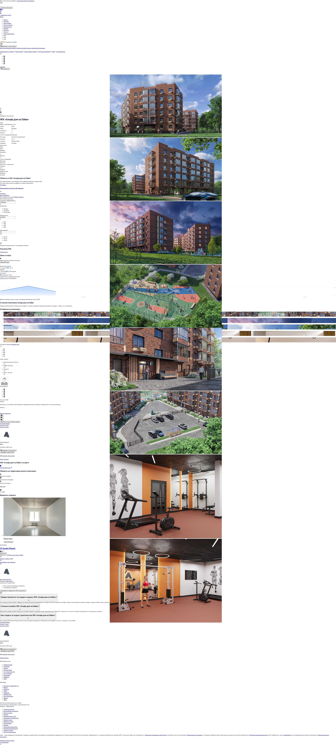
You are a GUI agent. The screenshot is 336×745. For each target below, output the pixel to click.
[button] (3, 48)
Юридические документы (11, 711)
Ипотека (6, 28)
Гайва (53, 51)
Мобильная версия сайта (7, 740)
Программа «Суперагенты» (11, 718)
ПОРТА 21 (6, 689)
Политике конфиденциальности (259, 735)
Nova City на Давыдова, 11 (11, 686)
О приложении (4, 742)
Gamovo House (8, 670)
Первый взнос (4, 215)
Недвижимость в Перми (7, 51)
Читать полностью (5, 413)
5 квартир (3, 193)
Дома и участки (8, 25)
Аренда (6, 20)
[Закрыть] (1, 3)
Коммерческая (8, 27)
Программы (3, 206)
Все (5, 679)
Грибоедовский (8, 665)
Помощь (6, 725)
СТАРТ (5, 691)
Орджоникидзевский (44, 51)
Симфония (6, 666)
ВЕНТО (6, 687)
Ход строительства (5, 579)
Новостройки (7, 23)
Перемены (6, 693)
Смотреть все (4, 252)
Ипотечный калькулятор (10, 727)
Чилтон (6, 698)
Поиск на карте (8, 713)
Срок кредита (4, 230)
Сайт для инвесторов (10, 732)
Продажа (6, 21)
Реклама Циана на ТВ (10, 716)
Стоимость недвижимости (7, 200)
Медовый (6, 677)
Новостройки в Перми (30, 51)
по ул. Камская (8, 673)
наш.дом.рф (9, 581)
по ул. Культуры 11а (9, 672)
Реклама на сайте (8, 721)
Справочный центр (9, 709)
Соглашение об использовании (25, 1)
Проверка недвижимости (11, 728)
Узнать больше (19, 197)
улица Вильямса (60, 51)
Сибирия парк (7, 694)
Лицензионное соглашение (194, 735)
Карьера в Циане (8, 730)
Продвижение (7, 723)
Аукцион (6, 714)
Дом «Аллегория (8, 696)
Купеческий (7, 675)
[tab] (5, 262)
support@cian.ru (287, 735)
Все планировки (4, 195)
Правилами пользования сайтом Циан (156, 735)
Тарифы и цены (8, 720)
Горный (6, 668)
